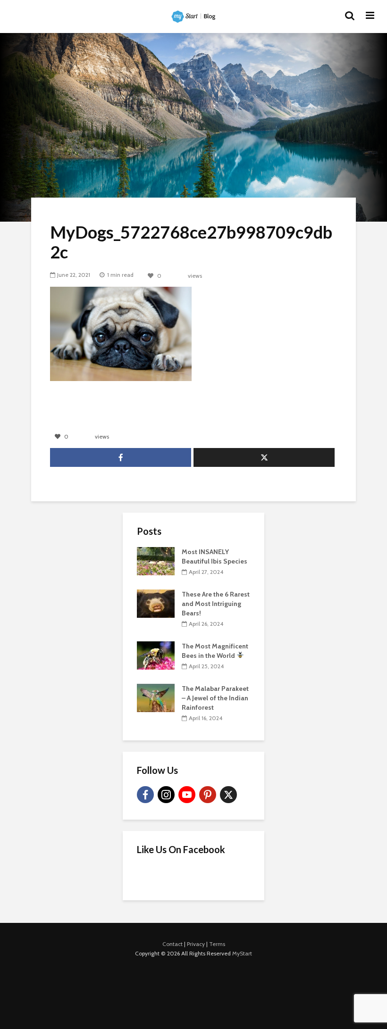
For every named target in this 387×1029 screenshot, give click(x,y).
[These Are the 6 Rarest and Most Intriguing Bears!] (156, 602)
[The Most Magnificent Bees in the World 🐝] (156, 654)
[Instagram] (166, 794)
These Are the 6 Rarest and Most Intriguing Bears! (216, 603)
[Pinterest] (207, 794)
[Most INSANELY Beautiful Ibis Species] (156, 560)
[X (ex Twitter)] (228, 794)
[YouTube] (186, 794)
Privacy (196, 943)
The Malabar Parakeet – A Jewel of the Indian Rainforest (215, 698)
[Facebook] (145, 794)
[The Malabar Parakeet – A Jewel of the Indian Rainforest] (156, 697)
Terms (217, 943)
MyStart (242, 953)
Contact (172, 943)
